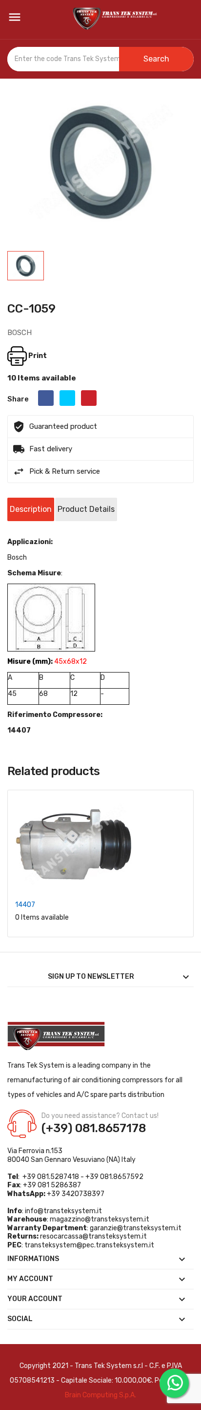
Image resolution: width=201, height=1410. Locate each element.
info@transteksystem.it (63, 1211)
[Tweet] (67, 398)
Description (31, 509)
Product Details (86, 509)
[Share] (46, 398)
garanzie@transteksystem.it (135, 1228)
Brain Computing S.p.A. (100, 1395)
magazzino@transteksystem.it (99, 1219)
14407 (25, 905)
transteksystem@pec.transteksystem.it (89, 1245)
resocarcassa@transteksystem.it (93, 1236)
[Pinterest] (89, 398)
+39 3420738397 (75, 1194)
